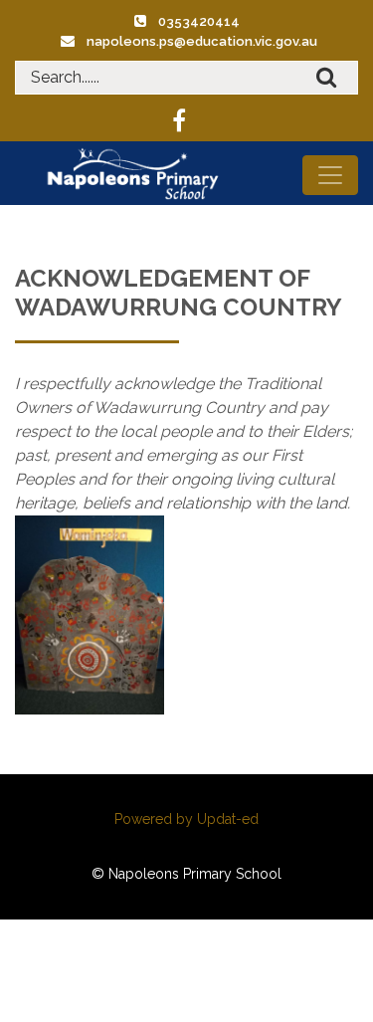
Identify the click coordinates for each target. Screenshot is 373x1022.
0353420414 (199, 21)
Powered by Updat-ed (186, 819)
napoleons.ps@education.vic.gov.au (202, 41)
